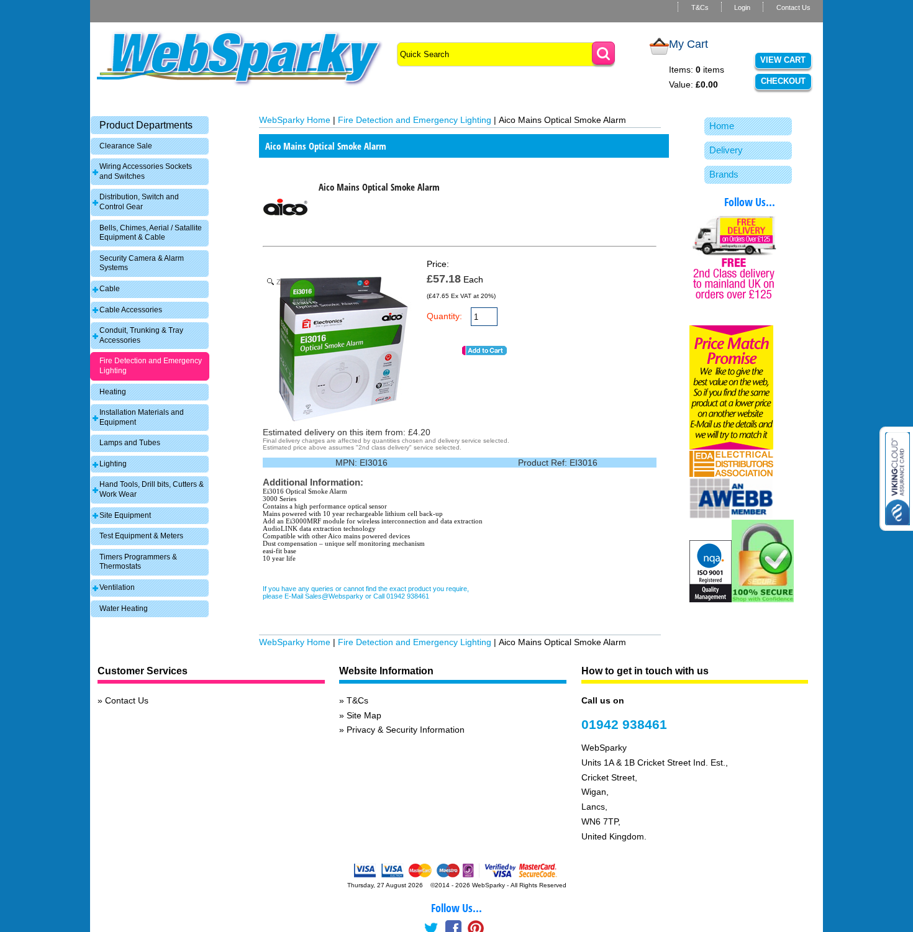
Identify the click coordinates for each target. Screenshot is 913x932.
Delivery (726, 150)
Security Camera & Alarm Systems (141, 263)
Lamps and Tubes (129, 442)
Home (721, 125)
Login (742, 7)
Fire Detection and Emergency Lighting (150, 365)
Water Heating (123, 608)
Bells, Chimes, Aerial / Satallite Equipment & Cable (150, 233)
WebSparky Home (294, 120)
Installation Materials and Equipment (141, 417)
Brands (723, 174)
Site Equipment (125, 515)
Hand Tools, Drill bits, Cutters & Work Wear (151, 489)
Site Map (364, 715)
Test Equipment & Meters (141, 536)
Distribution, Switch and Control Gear (139, 201)
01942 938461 (624, 724)
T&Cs (700, 7)
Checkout (783, 81)
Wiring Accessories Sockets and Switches (145, 171)
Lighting (113, 463)
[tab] (149, 125)
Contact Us (793, 7)
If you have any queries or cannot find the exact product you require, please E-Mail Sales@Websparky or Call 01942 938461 (366, 592)
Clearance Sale (125, 146)
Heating (112, 391)
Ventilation (117, 587)
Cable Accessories (130, 309)
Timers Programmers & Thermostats (138, 562)
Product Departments (146, 125)
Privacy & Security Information (406, 730)
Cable (109, 288)
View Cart (783, 60)
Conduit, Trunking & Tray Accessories (141, 335)
